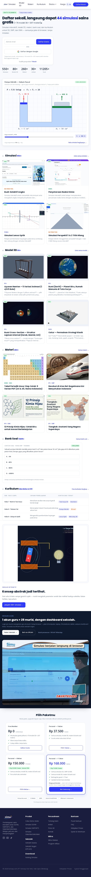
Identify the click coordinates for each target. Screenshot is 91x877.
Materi (30, 4)
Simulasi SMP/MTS (32, 828)
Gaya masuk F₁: (11, 134)
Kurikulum (41, 4)
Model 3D (21, 4)
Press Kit (51, 828)
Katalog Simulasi (31, 857)
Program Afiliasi (53, 844)
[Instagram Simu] (4, 838)
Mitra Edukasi (53, 840)
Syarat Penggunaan (81, 869)
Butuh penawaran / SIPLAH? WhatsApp (50, 632)
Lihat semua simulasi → (81, 156)
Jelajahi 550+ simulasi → (13, 605)
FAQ (72, 824)
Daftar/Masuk (81, 4)
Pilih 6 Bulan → (25, 789)
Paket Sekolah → (10, 632)
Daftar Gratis (43, 42)
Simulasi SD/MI (30, 824)
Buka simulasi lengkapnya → (77, 142)
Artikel (50, 824)
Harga (62, 4)
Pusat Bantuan (76, 821)
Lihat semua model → (82, 250)
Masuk (34, 62)
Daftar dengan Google (29, 51)
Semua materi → (83, 350)
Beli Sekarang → (66, 789)
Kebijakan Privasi (77, 828)
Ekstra (51, 4)
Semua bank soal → (82, 439)
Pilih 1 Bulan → (66, 748)
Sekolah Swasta (31, 843)
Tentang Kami (53, 821)
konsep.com (12, 869)
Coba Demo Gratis (32, 821)
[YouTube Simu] (7, 837)
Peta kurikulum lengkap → (80, 489)
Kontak (50, 832)
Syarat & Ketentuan (78, 832)
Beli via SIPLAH (27, 632)
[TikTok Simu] (11, 838)
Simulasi (12, 4)
